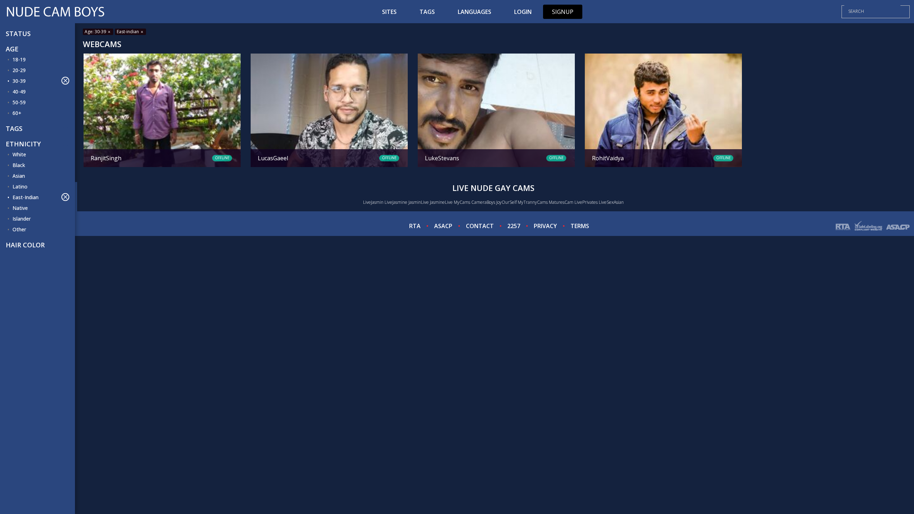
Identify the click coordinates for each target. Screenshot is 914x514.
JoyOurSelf (506, 202)
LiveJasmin (373, 202)
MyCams (462, 202)
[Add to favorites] (91, 60)
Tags (427, 12)
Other (19, 229)
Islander (21, 218)
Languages (474, 12)
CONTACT (480, 226)
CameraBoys (483, 202)
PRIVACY (545, 226)
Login (523, 12)
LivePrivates (586, 202)
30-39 (19, 80)
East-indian (128, 32)
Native (20, 208)
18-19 (19, 59)
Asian (18, 175)
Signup (562, 12)
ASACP (443, 226)
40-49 (19, 91)
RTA (415, 226)
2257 (513, 226)
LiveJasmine (396, 202)
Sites (389, 12)
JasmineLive (441, 202)
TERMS (580, 226)
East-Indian (25, 197)
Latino (19, 186)
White (19, 154)
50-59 (19, 102)
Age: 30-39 (96, 32)
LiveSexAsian (611, 202)
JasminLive (418, 202)
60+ (16, 113)
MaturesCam (561, 202)
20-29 (19, 70)
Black (18, 165)
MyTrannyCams (533, 202)
